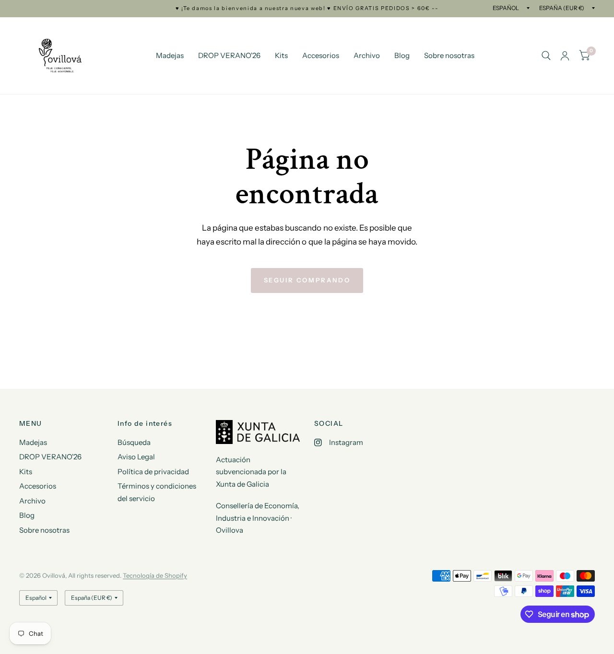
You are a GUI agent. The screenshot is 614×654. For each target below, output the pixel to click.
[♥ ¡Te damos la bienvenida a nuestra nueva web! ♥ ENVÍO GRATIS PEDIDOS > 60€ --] (307, 8)
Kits (281, 55)
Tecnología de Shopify (155, 575)
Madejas (170, 55)
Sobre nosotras (449, 55)
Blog (402, 55)
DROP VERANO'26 (229, 55)
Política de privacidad (153, 471)
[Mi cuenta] (564, 55)
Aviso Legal (136, 456)
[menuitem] (170, 56)
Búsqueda (134, 442)
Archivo (367, 55)
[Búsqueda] (546, 55)
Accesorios (320, 55)
